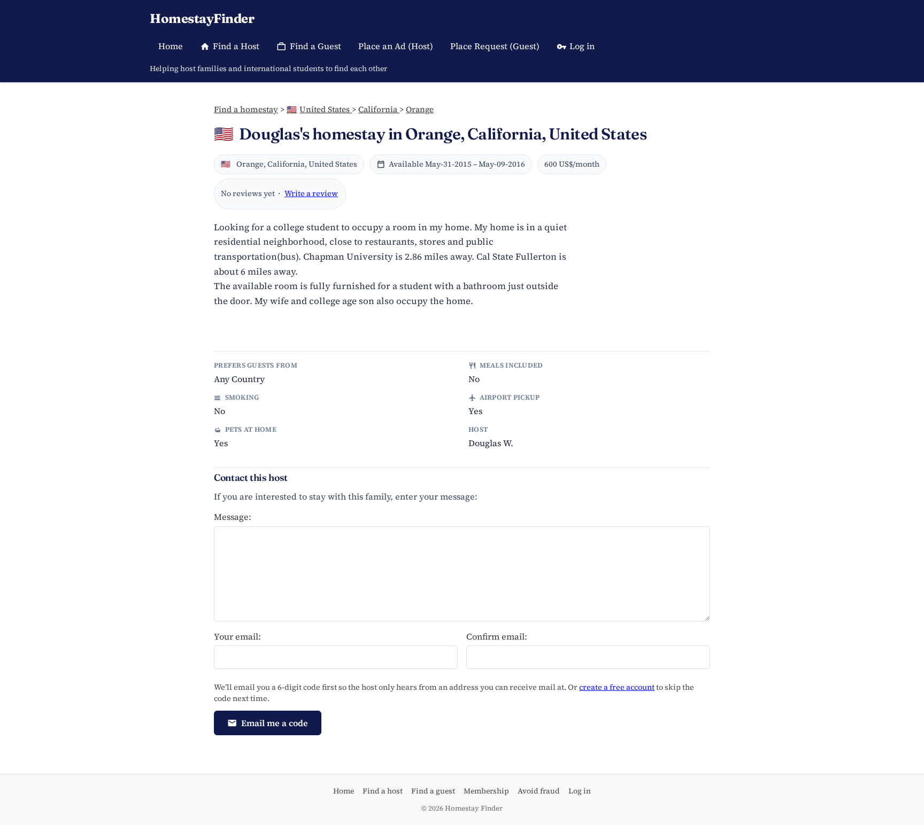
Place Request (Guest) (495, 46)
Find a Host (236, 46)
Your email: (237, 636)
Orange (420, 109)
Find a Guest (315, 46)
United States (319, 109)
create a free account (616, 687)
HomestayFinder (202, 18)
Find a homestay (246, 109)
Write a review (311, 193)
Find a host (383, 790)
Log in (582, 46)
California (378, 109)
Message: (232, 517)
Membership (486, 790)
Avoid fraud (539, 790)
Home (170, 46)
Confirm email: (496, 636)
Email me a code (274, 723)
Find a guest (433, 790)
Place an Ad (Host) (395, 46)
